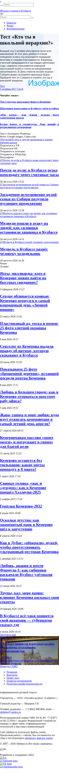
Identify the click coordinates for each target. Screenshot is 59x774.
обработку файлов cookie (39, 738)
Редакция (12, 672)
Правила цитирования (19, 680)
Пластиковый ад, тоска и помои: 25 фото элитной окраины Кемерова (29, 327)
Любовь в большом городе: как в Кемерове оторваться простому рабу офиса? (29, 396)
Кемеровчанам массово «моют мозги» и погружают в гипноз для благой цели (26, 442)
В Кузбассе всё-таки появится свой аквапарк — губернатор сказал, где (26, 620)
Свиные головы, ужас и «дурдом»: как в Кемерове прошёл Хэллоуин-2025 (23, 487)
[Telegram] (9, 760)
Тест (2, 86)
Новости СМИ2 (9, 666)
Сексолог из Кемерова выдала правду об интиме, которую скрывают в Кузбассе (26, 350)
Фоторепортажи (16, 28)
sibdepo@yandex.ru (10, 712)
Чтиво (10, 25)
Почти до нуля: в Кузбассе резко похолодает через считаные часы (29, 172)
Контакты (12, 675)
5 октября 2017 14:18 (11, 89)
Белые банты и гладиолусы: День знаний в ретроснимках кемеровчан (29, 126)
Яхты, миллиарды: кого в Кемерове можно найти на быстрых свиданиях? (23, 277)
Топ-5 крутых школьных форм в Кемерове (25, 101)
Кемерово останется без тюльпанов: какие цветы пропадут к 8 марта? (22, 464)
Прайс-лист (13, 677)
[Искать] (1, 5)
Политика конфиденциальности (24, 683)
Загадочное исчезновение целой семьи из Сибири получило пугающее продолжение (28, 199)
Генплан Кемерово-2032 (21, 506)
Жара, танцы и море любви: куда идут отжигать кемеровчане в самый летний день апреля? (29, 419)
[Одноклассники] (11, 766)
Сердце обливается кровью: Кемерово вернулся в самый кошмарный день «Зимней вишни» (25, 303)
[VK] (6, 763)
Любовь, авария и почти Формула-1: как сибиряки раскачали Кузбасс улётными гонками (26, 572)
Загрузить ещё (8, 634)
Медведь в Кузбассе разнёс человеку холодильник (24, 251)
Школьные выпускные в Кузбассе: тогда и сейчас (29, 108)
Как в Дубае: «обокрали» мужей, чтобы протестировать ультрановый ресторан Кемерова (29, 547)
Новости (11, 22)
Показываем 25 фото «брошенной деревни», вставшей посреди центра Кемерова (29, 373)
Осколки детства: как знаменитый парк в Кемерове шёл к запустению (26, 524)
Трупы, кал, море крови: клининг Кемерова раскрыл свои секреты (29, 597)
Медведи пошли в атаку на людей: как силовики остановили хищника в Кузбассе (29, 227)
